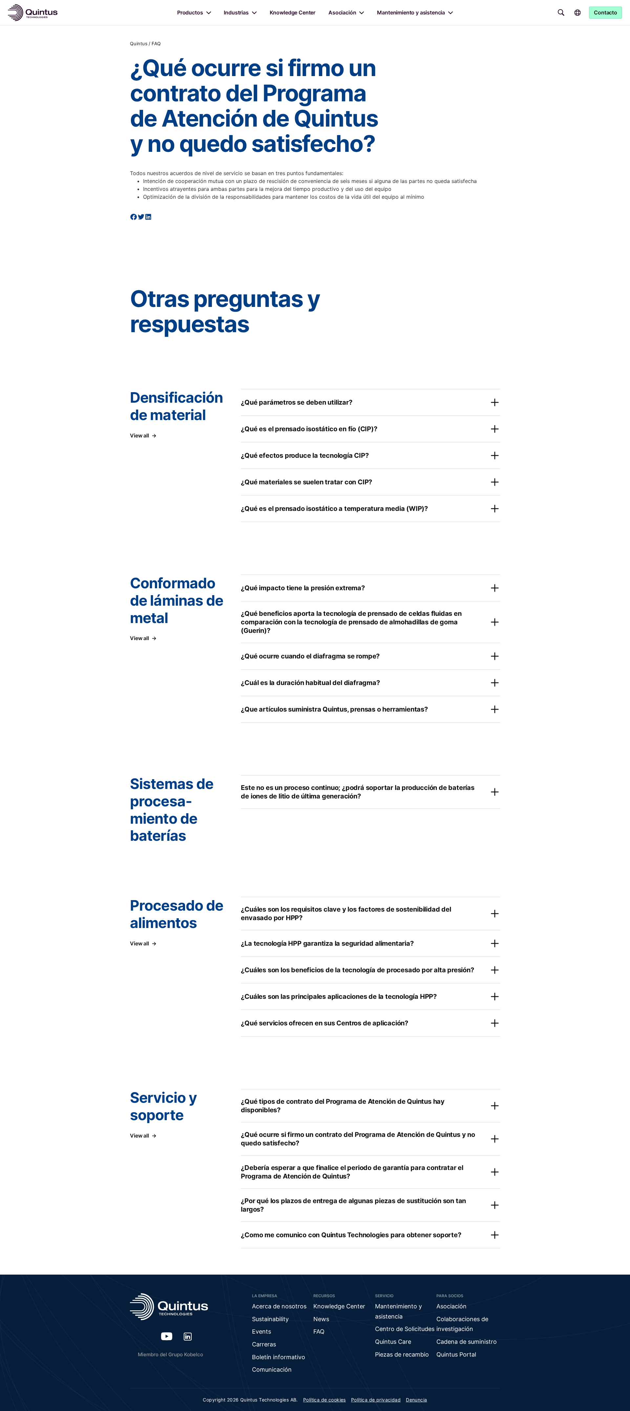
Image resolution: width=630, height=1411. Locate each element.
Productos (190, 12)
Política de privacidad (376, 1399)
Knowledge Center (292, 12)
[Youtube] (166, 1336)
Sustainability (270, 1319)
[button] (133, 217)
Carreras (264, 1344)
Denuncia (416, 1399)
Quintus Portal (456, 1354)
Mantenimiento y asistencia (411, 12)
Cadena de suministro (466, 1341)
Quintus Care (393, 1341)
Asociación (342, 12)
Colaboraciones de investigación (462, 1324)
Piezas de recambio (402, 1354)
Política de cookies (324, 1399)
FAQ (156, 43)
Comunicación (272, 1369)
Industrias (236, 12)
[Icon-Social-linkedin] (187, 1336)
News (321, 1319)
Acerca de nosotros (279, 1306)
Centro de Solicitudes (404, 1328)
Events (261, 1331)
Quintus (138, 43)
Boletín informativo (278, 1357)
